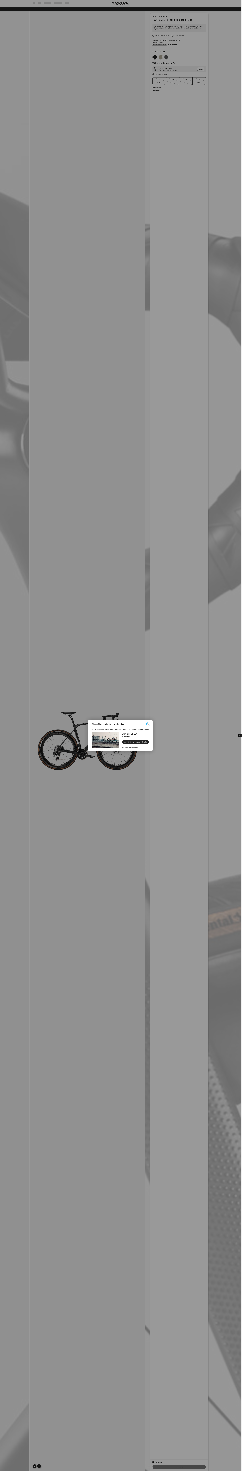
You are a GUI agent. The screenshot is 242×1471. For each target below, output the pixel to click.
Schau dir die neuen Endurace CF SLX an (135, 742)
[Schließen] (148, 724)
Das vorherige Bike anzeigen (130, 747)
